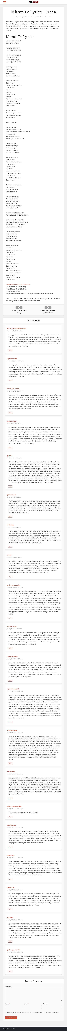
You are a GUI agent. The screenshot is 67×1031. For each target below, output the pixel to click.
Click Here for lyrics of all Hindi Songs (18, 284)
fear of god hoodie (13, 389)
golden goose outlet (13, 585)
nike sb (9, 555)
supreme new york (13, 689)
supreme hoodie (12, 656)
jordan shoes (11, 772)
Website (45, 1004)
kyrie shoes (10, 887)
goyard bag (10, 855)
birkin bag (10, 525)
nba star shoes (12, 626)
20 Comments (29, 17)
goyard (9, 456)
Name (7, 1004)
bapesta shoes (11, 421)
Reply (10, 350)
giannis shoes (11, 495)
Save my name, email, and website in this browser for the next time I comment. (32, 1013)
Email (26, 1004)
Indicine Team (40, 17)
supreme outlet (12, 359)
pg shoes (10, 917)
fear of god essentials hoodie (16, 329)
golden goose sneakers (14, 806)
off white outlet (12, 730)
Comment (8, 987)
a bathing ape (11, 825)
